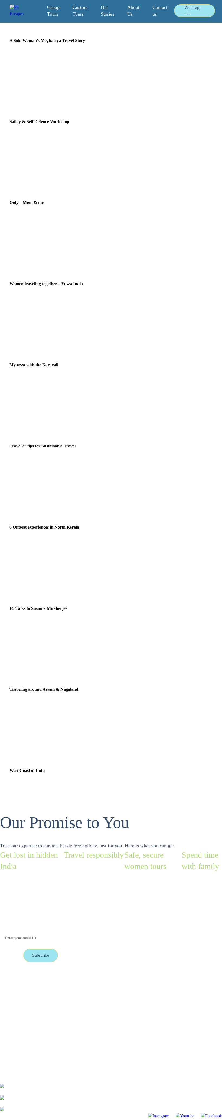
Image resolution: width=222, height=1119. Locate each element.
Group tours (10, 980)
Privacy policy (12, 1014)
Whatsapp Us (192, 10)
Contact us (160, 11)
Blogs (5, 991)
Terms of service (14, 1003)
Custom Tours (80, 11)
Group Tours (53, 11)
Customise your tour (57, 980)
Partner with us (53, 991)
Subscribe (40, 955)
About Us (133, 11)
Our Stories (107, 11)
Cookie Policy (52, 1014)
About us (48, 1003)
